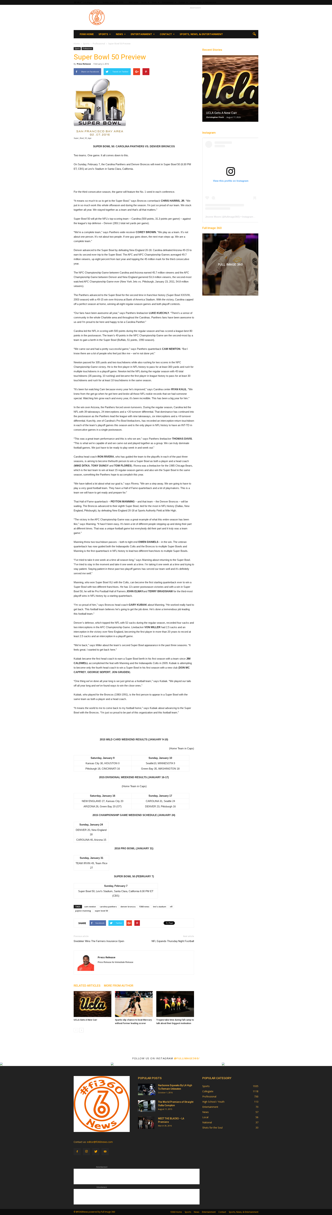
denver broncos (128, 906)
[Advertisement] (195, 17)
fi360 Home (133, 2)
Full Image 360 (212, 228)
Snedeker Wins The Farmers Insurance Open (99, 941)
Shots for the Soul (212, 1127)
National (207, 1122)
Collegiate (207, 1091)
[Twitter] (95, 1151)
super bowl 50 (101, 910)
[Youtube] (105, 1151)
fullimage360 (232, 216)
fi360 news (144, 906)
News (154, 2)
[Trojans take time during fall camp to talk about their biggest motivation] (175, 1004)
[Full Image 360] (230, 264)
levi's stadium (159, 906)
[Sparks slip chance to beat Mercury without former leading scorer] (134, 1004)
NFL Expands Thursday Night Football (173, 941)
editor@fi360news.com (100, 1142)
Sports (144, 2)
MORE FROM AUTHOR (118, 985)
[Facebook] (77, 1151)
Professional (87, 48)
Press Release (84, 64)
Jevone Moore (213, 216)
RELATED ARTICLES (87, 985)
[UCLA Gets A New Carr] (92, 1004)
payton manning (83, 910)
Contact (182, 2)
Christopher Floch (215, 117)
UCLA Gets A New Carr (85, 1020)
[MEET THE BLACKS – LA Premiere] (146, 1123)
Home (77, 43)
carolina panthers (108, 906)
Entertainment (167, 2)
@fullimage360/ (187, 1058)
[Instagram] (86, 1151)
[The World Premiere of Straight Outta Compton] (146, 1106)
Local (205, 1117)
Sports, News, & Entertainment (203, 2)
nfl (171, 906)
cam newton (90, 906)
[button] (254, 34)
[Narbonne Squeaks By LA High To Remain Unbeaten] (146, 1089)
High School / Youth (213, 1101)
